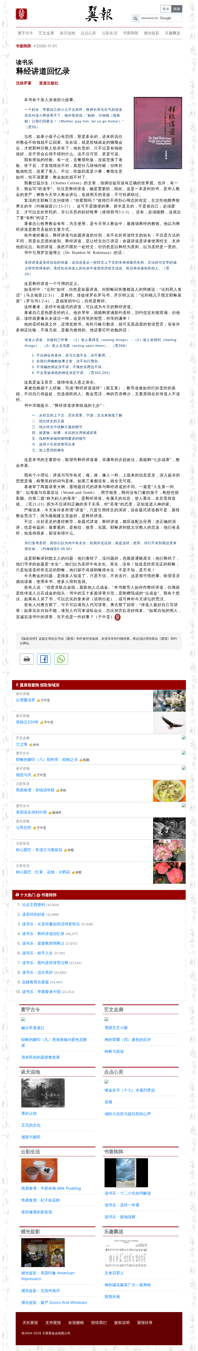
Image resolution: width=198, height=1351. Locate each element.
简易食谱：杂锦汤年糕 (35, 789)
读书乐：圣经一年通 (122, 1205)
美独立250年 (27, 722)
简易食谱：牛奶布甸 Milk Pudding (51, 1188)
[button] (27, 659)
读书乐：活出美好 (37, 972)
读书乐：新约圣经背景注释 (45, 962)
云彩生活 (109, 32)
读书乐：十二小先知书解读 (128, 1193)
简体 (176, 9)
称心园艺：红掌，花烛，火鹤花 (43, 871)
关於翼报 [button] (30, 1322)
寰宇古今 (25, 32)
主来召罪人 (114, 1272)
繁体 (166, 9)
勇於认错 (29, 1113)
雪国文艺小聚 (116, 1027)
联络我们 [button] (99, 1322)
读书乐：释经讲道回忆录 (43, 933)
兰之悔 (22, 744)
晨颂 (108, 1101)
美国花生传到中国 (31, 812)
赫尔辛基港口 (32, 1027)
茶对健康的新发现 (36, 1212)
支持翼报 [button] (53, 1322)
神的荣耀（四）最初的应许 (128, 1039)
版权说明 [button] (122, 1322)
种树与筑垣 (114, 1051)
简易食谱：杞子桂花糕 (40, 1200)
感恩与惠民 (31, 1137)
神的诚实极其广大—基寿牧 (128, 1284)
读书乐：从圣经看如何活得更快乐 (51, 923)
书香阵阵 (130, 32)
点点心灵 (88, 32)
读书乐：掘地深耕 (120, 1216)
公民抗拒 (23, 827)
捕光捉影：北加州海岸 (40, 1290)
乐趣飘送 (172, 32)
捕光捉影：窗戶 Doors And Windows (54, 1302)
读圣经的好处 (33, 914)
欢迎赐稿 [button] (76, 1322)
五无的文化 (31, 1125)
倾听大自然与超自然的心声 (128, 1113)
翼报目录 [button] (145, 1322)
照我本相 (112, 1296)
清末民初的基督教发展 (40, 1057)
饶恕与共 (23, 774)
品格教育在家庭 (35, 982)
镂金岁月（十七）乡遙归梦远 (130, 1090)
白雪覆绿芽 (25, 700)
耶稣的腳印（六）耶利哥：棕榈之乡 (47, 759)
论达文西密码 (33, 904)
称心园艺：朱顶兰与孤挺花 (39, 849)
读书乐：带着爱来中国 (41, 991)
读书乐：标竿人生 (37, 952)
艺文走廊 (46, 32)
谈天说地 (67, 32)
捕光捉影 (151, 32)
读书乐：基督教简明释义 (43, 943)
